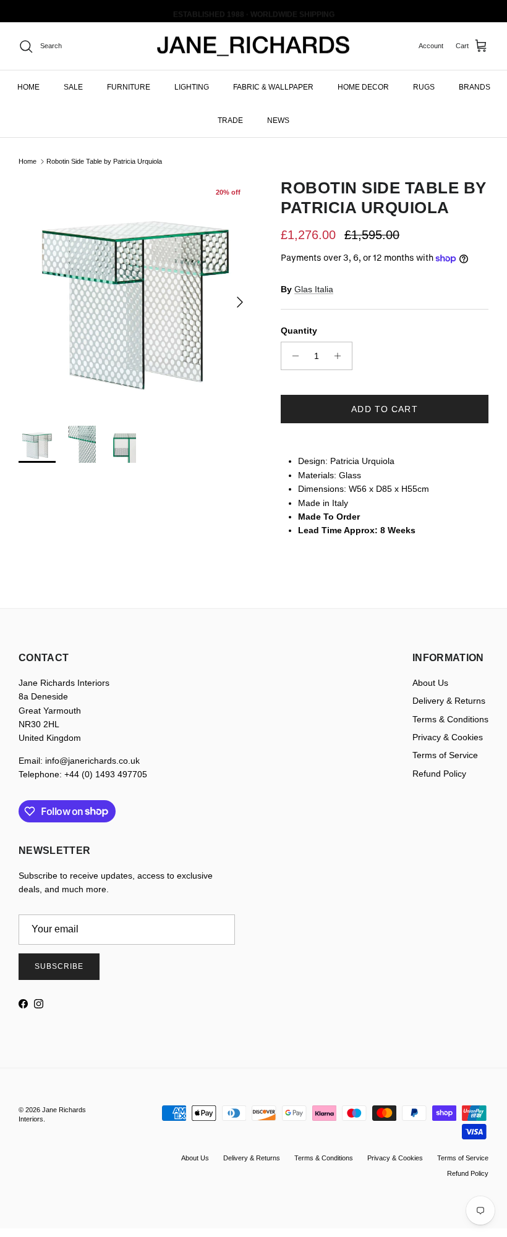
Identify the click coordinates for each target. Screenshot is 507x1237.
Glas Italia (313, 289)
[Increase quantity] (341, 355)
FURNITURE (128, 87)
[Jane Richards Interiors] (253, 46)
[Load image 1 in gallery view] (136, 296)
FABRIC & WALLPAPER (273, 87)
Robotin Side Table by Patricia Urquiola (104, 161)
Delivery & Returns (448, 701)
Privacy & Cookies (447, 737)
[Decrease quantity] (292, 355)
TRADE (230, 120)
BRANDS (474, 87)
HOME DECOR (363, 87)
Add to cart (384, 409)
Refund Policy (439, 774)
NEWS (278, 120)
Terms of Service (445, 755)
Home (27, 161)
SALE (73, 87)
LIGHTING (191, 87)
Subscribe (59, 966)
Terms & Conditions (450, 719)
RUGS (424, 87)
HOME (28, 87)
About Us (430, 683)
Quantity (299, 331)
